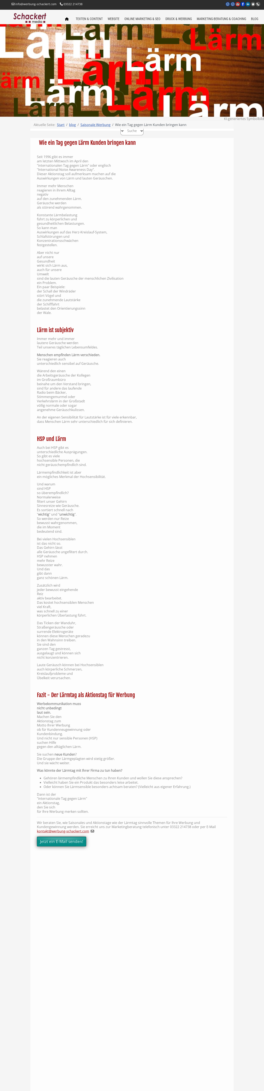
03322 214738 (72, 4)
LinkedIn (248, 6)
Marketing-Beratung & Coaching (221, 19)
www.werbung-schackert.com (228, 6)
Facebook (243, 6)
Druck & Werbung (178, 19)
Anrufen (258, 4)
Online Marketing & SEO (142, 19)
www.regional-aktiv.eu (233, 6)
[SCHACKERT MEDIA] (36, 17)
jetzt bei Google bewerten (253, 4)
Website (113, 19)
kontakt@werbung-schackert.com (63, 831)
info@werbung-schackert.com (35, 4)
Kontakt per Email (238, 6)
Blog (254, 19)
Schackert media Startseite (67, 19)
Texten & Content (89, 19)
